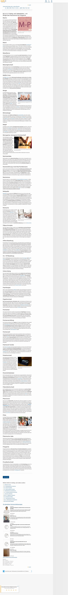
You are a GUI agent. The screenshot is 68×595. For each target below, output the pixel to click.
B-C (8, 8)
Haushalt (6, 131)
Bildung (6, 118)
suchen (49, 2)
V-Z (28, 8)
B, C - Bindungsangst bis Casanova (10, 486)
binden (18, 106)
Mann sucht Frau (13, 516)
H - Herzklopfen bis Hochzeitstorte (10, 490)
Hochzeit (9, 127)
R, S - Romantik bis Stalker (8, 496)
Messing (9, 69)
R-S (24, 8)
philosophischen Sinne (27, 441)
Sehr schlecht (7, 591)
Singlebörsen (22, 275)
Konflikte (14, 289)
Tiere (8, 336)
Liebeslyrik (24, 117)
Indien (19, 129)
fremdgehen (5, 249)
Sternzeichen (29, 222)
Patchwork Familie (7, 346)
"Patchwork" (5, 351)
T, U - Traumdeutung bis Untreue (9, 498)
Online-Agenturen (14, 329)
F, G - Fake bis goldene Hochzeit (9, 489)
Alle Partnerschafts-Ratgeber (9, 501)
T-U (26, 8)
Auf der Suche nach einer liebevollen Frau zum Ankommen (18, 542)
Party (26, 393)
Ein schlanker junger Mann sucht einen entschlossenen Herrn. (20, 525)
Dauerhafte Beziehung (14, 533)
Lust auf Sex (8, 412)
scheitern (17, 249)
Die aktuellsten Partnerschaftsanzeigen (12, 504)
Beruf (19, 83)
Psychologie (20, 378)
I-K (17, 8)
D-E (10, 8)
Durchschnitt (11, 591)
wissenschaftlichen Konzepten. (22, 179)
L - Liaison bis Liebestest (8, 493)
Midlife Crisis (6, 77)
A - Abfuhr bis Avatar (7, 484)
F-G (13, 8)
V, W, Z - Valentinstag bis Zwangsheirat (10, 499)
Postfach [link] (46, 2)
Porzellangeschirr (17, 470)
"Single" (11, 103)
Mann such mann (13, 550)
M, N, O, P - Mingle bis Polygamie (9, 495)
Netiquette (5, 193)
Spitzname (11, 212)
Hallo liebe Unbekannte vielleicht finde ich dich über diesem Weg (20, 508)
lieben (19, 187)
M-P (21, 8)
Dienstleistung (7, 324)
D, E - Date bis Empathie (8, 487)
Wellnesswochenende (24, 304)
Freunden (19, 307)
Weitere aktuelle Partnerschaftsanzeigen (10, 557)
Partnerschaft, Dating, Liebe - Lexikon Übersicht (11, 6)
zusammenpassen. (24, 380)
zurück (30, 567)
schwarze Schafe (18, 285)
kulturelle (12, 118)
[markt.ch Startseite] (3, 0)
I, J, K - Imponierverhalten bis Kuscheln (10, 492)
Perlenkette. (5, 362)
